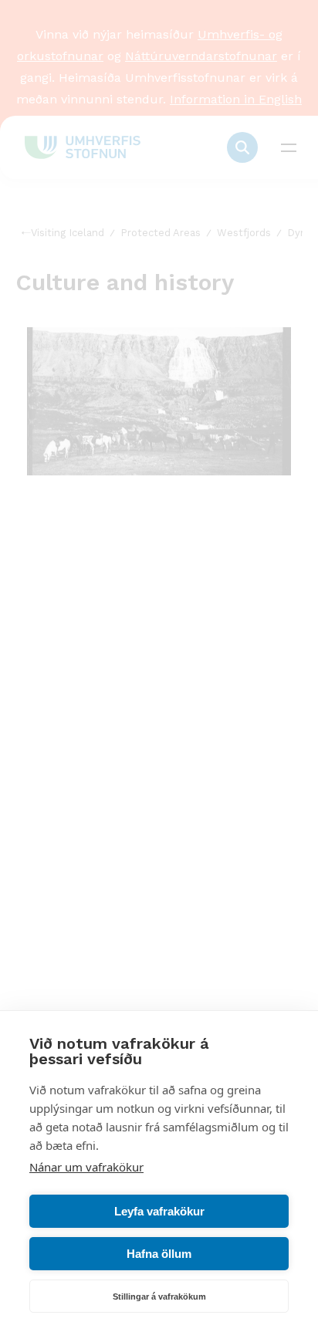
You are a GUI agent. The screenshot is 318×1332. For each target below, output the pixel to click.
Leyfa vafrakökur (159, 1211)
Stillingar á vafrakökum (159, 1296)
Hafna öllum (159, 1253)
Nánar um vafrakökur (86, 1167)
